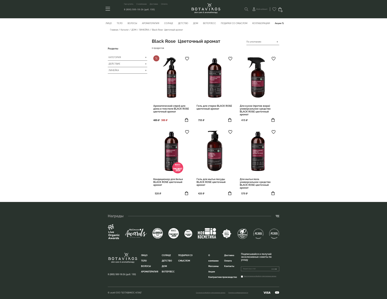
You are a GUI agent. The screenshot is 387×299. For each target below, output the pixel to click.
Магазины (213, 266)
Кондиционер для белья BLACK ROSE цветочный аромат (168, 182)
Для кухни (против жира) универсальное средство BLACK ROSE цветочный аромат (255, 110)
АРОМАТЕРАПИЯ (150, 23)
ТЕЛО (120, 23)
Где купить (128, 4)
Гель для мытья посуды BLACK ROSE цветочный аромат (211, 182)
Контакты (229, 266)
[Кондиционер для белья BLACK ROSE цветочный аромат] (171, 151)
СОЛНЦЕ (168, 23)
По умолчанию (253, 42)
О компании (141, 4)
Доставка (154, 4)
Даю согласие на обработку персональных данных (260, 276)
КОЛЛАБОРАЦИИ (261, 23)
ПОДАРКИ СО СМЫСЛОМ (234, 23)
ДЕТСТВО (183, 23)
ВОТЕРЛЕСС (209, 23)
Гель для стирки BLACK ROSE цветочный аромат (214, 107)
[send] (275, 269)
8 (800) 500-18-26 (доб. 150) (139, 9)
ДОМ (195, 23)
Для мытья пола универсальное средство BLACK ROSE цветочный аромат (255, 183)
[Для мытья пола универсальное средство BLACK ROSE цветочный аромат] (258, 151)
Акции (278, 23)
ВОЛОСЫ (132, 23)
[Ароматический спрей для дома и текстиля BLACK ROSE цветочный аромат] (171, 78)
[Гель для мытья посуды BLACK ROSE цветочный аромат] (214, 151)
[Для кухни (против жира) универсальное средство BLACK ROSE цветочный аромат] (258, 78)
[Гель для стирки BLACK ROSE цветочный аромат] (214, 78)
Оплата (164, 4)
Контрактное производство (222, 277)
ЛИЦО (109, 23)
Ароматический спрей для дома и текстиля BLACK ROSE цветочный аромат (171, 108)
